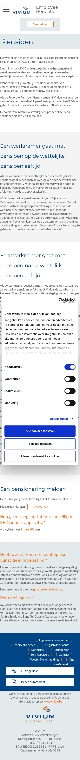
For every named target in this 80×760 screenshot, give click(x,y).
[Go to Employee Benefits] (21, 10)
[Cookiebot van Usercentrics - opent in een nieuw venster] (59, 300)
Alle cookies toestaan (40, 431)
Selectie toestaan (40, 443)
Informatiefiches (24, 645)
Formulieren (61, 649)
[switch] (70, 379)
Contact (64, 654)
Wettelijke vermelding (44, 659)
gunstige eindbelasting (48, 589)
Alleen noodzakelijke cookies (40, 456)
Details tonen (59, 418)
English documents (57, 645)
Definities (37, 649)
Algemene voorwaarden (54, 640)
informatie (28, 529)
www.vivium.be (52, 701)
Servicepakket (40, 654)
